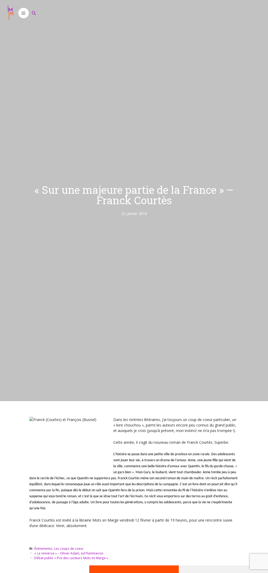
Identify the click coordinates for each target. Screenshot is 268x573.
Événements (43, 548)
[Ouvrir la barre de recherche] (34, 13)
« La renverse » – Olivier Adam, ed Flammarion (68, 553)
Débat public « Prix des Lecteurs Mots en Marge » (71, 558)
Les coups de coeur (68, 548)
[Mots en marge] (10, 13)
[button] (23, 13)
